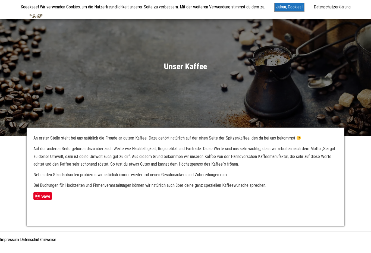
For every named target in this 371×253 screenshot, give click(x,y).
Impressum (9, 239)
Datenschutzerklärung (332, 7)
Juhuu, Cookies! (289, 7)
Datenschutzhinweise (38, 239)
